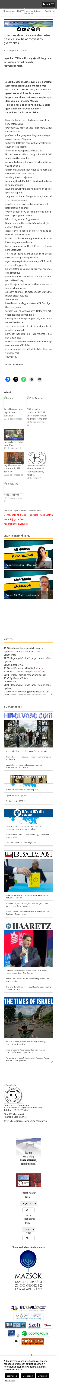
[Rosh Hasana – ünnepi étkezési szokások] (14, 402)
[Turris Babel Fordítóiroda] (15, 1328)
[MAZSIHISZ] (28, 1320)
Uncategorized (34, 511)
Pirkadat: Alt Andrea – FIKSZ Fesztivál (23, 565)
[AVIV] (14, 1311)
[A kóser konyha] (14, 487)
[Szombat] (12, 1336)
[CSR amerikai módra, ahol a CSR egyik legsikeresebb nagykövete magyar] (37, 402)
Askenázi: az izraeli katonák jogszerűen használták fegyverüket (16, 519)
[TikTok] (28, 31)
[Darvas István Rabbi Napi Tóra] (14, 434)
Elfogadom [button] (28, 1376)
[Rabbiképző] (18, 1336)
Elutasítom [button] (43, 1376)
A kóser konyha (11, 495)
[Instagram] (38, 31)
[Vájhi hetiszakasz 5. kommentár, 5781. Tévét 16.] (14, 458)
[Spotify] (33, 31)
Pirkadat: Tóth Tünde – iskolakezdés (22, 595)
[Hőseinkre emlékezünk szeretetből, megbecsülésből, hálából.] (37, 458)
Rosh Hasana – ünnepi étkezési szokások (13, 412)
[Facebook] (19, 31)
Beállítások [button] (12, 1376)
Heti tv (8, 639)
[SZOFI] (34, 1328)
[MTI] (47, 1328)
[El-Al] (33, 1311)
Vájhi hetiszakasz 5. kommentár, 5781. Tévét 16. (14, 468)
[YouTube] (23, 31)
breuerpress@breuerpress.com (26, 1107)
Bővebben (10, 1380)
